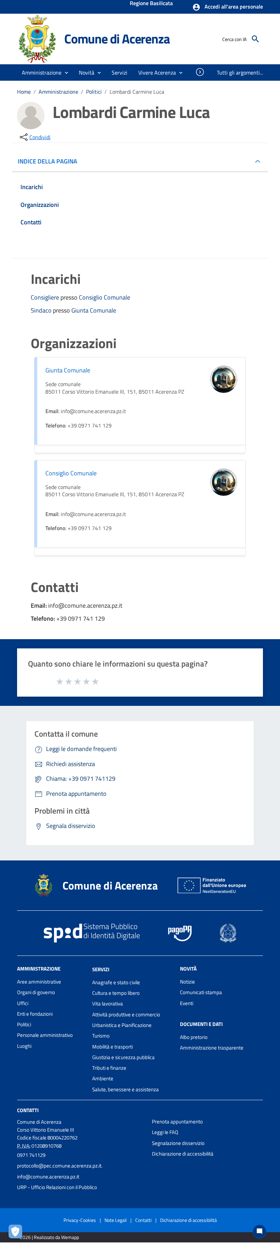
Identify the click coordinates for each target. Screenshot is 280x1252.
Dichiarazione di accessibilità (182, 1154)
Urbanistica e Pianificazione (122, 1025)
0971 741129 (31, 1155)
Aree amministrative (39, 982)
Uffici (22, 1003)
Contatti (28, 1110)
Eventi (186, 1003)
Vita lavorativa (107, 1003)
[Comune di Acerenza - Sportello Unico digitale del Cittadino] (37, 38)
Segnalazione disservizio (178, 1143)
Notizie (187, 982)
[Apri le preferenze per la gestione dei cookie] (17, 1233)
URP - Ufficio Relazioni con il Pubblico (57, 1187)
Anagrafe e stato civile (116, 982)
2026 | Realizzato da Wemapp (49, 1237)
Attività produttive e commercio (126, 1014)
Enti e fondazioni (35, 1014)
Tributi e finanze (109, 1068)
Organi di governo (36, 992)
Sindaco (42, 310)
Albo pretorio (194, 1037)
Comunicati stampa (201, 992)
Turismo (101, 1036)
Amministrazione (58, 92)
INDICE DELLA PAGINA (47, 161)
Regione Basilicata (151, 3)
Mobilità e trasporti (112, 1047)
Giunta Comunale (93, 310)
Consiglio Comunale (104, 297)
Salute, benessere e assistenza (125, 1089)
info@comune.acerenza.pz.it (48, 1177)
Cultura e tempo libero (116, 993)
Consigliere (45, 297)
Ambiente (102, 1078)
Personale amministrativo (45, 1035)
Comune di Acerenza (116, 39)
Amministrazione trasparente (211, 1048)
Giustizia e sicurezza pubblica (123, 1057)
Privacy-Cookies (80, 1220)
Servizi (100, 969)
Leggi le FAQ (165, 1132)
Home (24, 92)
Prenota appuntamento (177, 1121)
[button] (227, 7)
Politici (94, 92)
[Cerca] (255, 39)
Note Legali (115, 1220)
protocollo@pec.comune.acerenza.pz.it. (59, 1166)
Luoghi (24, 1046)
